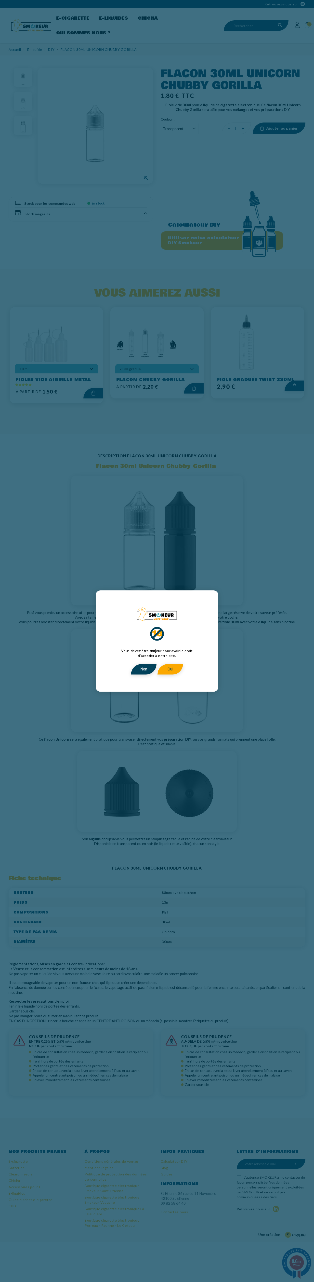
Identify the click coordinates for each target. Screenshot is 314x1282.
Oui (170, 669)
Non (143, 669)
